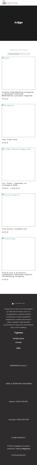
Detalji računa (18, 338)
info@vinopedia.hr (18, 437)
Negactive (26, 449)
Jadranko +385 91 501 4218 (18, 420)
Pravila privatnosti (18, 455)
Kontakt (18, 342)
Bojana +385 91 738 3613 (18, 402)
